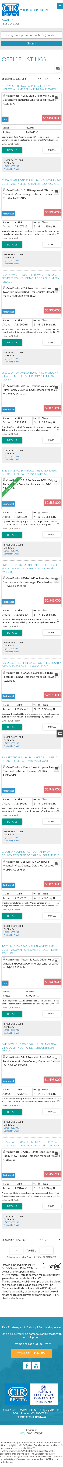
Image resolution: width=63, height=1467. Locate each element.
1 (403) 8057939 (11, 166)
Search (31, 43)
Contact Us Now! (31, 1353)
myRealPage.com (31, 1433)
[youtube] (36, 1365)
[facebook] (27, 1365)
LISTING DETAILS (12, 150)
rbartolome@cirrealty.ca (31, 1416)
